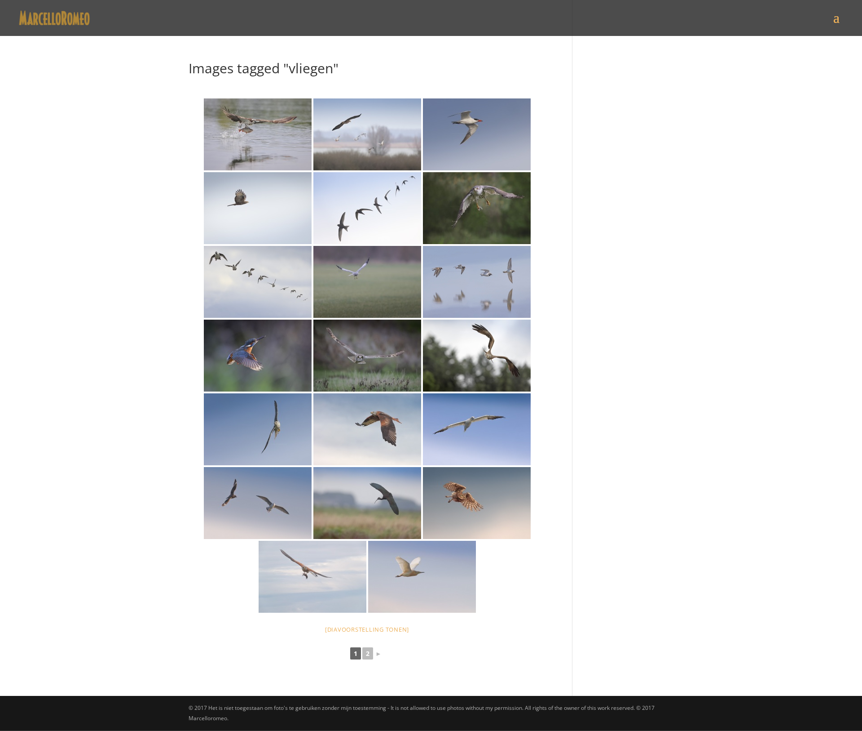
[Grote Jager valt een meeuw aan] (258, 503)
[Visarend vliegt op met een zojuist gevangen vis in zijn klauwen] (258, 134)
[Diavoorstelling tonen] (367, 629)
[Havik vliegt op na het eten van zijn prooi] (477, 208)
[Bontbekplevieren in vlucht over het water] (477, 282)
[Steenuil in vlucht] (477, 503)
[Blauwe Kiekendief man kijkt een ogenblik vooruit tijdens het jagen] (367, 282)
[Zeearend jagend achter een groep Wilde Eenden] (367, 134)
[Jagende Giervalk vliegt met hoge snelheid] (258, 429)
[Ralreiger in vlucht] (422, 577)
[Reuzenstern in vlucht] (477, 134)
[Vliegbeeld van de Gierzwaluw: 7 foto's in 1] (367, 208)
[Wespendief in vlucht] (258, 208)
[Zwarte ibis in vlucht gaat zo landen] (367, 503)
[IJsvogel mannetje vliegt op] (258, 356)
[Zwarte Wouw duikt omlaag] (477, 356)
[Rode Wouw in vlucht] (367, 429)
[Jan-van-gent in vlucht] (477, 429)
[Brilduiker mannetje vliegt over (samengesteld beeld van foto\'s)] (258, 282)
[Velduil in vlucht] (367, 356)
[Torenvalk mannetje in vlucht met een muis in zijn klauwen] (312, 577)
